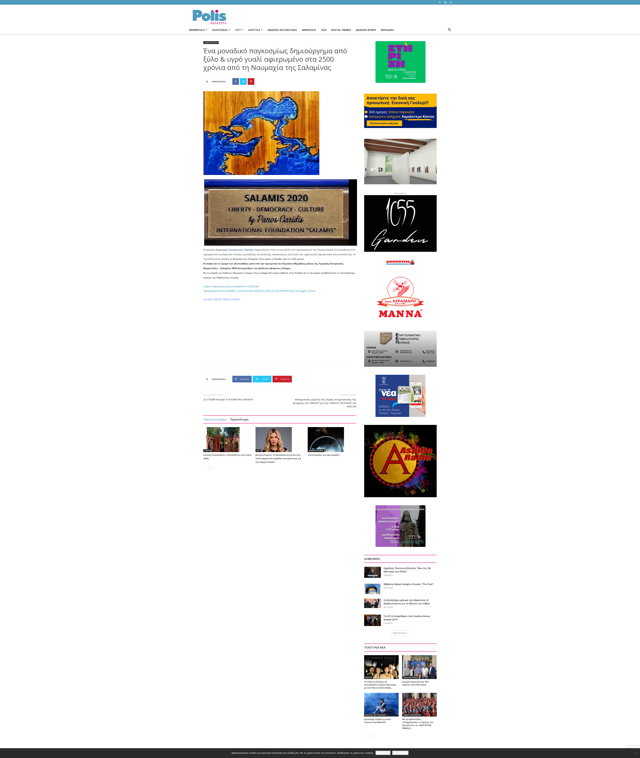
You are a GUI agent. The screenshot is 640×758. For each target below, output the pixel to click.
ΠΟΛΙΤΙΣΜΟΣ (220, 29)
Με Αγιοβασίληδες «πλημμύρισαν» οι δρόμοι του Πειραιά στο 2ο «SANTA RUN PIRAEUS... (418, 724)
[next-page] (211, 469)
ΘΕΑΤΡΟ (368, 677)
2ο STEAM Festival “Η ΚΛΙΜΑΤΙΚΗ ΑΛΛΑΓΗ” (228, 399)
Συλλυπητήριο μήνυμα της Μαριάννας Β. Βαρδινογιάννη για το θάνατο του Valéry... (407, 602)
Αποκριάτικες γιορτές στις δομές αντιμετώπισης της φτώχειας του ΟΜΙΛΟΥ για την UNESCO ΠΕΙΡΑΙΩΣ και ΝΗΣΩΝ (324, 403)
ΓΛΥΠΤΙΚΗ (208, 450)
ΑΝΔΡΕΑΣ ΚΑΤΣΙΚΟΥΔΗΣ (282, 29)
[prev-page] (205, 469)
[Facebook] (439, 2)
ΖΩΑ (323, 29)
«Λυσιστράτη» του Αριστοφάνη (324, 454)
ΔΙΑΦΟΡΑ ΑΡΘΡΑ (366, 29)
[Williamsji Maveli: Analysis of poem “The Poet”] (372, 588)
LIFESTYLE (254, 29)
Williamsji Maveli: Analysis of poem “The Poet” (409, 584)
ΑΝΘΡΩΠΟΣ (309, 29)
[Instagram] (445, 2)
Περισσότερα (239, 419)
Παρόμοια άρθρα (215, 419)
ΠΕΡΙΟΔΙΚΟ (387, 29)
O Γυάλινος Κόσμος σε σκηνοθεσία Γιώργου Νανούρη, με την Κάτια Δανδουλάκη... (380, 684)
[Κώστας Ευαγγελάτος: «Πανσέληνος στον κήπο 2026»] (227, 439)
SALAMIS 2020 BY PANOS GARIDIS (221, 299)
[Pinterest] (251, 81)
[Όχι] (636, 753)
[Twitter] (450, 2)
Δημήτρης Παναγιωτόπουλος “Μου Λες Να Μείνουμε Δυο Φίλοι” (407, 570)
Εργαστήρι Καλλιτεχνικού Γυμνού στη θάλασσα (377, 721)
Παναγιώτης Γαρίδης (240, 249)
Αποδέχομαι (383, 753)
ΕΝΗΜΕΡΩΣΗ (197, 29)
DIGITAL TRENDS (341, 29)
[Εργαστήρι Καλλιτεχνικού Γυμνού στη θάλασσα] (381, 705)
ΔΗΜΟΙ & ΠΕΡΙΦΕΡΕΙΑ (412, 715)
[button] (449, 30)
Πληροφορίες (400, 753)
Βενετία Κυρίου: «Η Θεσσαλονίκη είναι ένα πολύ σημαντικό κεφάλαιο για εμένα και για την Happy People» (278, 458)
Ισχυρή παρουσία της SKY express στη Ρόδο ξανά (415, 683)
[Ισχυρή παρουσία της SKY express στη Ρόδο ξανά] (419, 667)
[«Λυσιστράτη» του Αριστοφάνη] (332, 439)
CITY (238, 29)
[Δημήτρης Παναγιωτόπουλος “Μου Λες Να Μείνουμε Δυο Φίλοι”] (372, 572)
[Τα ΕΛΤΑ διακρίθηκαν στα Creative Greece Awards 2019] (372, 620)
